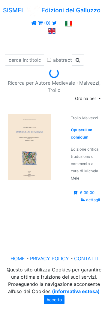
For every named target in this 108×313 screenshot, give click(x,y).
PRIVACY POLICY (49, 258)
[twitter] (54, 23)
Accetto (54, 299)
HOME (17, 258)
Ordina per (86, 98)
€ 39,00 (87, 192)
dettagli (93, 200)
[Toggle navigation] (13, 43)
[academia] (61, 23)
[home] (34, 23)
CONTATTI (86, 258)
